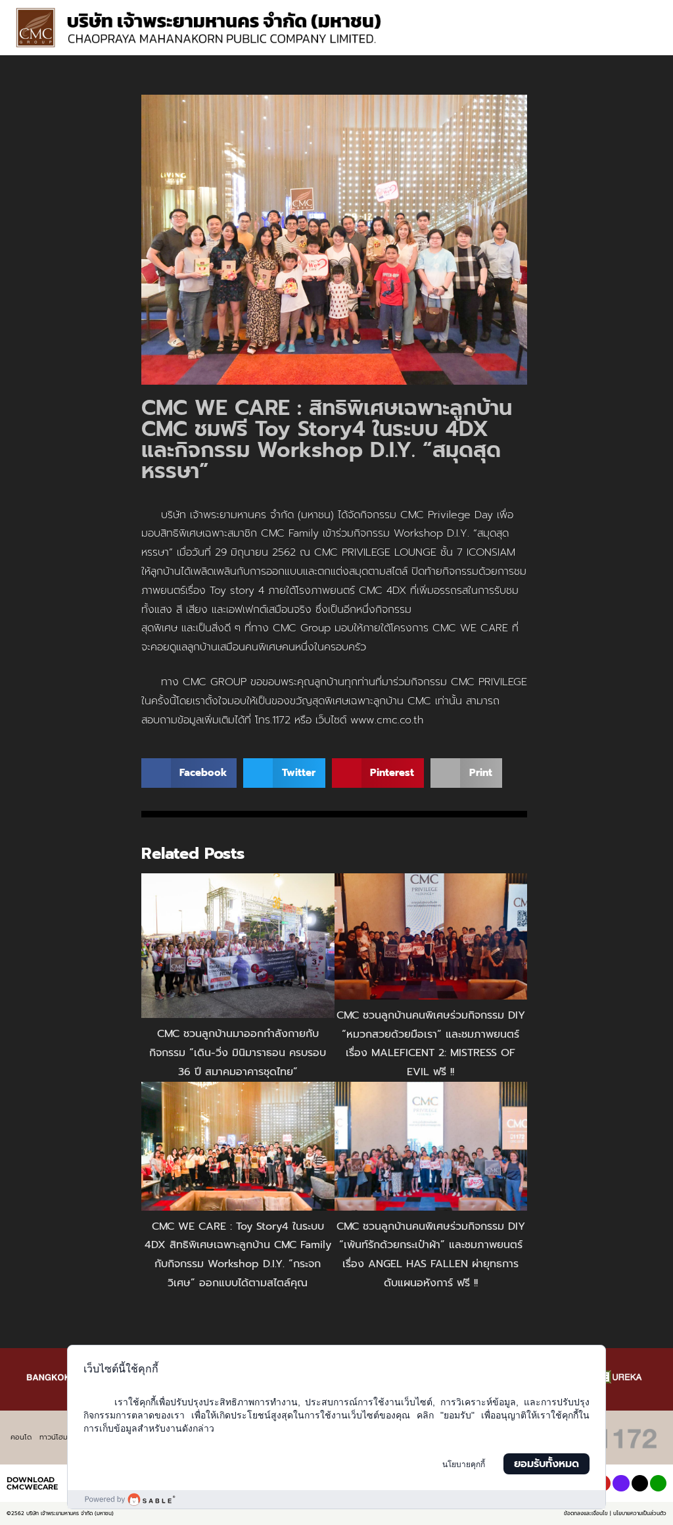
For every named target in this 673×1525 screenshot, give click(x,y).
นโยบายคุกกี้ (463, 1464)
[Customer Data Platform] (336, 1499)
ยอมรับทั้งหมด (546, 1464)
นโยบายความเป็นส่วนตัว (639, 1513)
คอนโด (21, 1437)
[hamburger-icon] (645, 13)
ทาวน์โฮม (53, 1437)
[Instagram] (621, 1483)
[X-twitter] (640, 1483)
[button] (651, 40)
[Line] (658, 1483)
